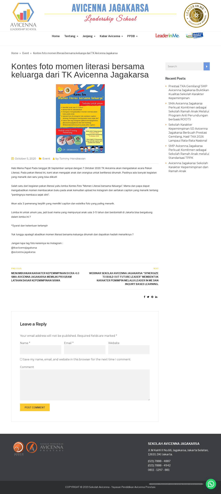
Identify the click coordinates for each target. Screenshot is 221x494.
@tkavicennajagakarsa (24, 247)
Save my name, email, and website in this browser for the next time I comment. (77, 359)
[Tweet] (148, 296)
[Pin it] (152, 296)
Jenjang (88, 36)
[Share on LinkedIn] (156, 296)
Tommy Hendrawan (72, 158)
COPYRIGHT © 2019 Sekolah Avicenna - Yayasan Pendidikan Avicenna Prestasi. (110, 487)
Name (25, 343)
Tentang (69, 36)
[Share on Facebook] (144, 296)
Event (46, 158)
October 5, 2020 (25, 158)
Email (69, 343)
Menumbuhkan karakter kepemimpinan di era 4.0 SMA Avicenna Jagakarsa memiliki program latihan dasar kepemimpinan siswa (45, 277)
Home (56, 36)
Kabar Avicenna (110, 36)
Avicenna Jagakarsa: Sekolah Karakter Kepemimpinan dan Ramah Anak (188, 167)
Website (113, 343)
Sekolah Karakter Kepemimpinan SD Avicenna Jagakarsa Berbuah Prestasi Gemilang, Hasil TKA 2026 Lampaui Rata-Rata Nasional (188, 132)
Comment (27, 367)
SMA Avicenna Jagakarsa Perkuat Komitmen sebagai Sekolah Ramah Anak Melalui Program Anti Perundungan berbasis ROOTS (189, 111)
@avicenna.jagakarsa (23, 251)
